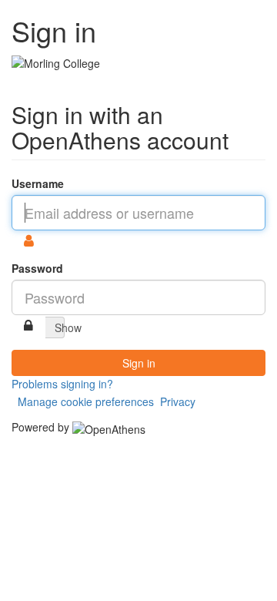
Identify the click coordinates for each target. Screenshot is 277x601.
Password (37, 268)
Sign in (138, 363)
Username (38, 183)
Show (60, 327)
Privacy (177, 401)
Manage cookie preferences (86, 401)
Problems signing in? (62, 383)
